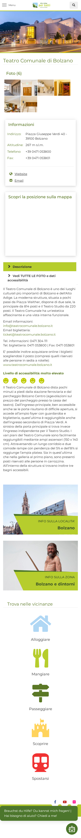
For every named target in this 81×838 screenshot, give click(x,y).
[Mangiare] (40, 658)
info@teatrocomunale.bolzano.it (28, 326)
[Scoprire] (40, 727)
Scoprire (40, 743)
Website (21, 174)
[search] (74, 5)
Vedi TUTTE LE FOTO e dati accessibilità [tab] (31, 278)
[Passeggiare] (40, 693)
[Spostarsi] (40, 762)
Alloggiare (40, 639)
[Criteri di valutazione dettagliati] (24, 381)
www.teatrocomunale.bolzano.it (27, 365)
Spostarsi (40, 778)
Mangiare (40, 674)
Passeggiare (40, 709)
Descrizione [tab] (22, 267)
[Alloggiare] (40, 623)
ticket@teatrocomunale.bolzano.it (29, 334)
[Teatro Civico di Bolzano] (12, 90)
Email (19, 181)
